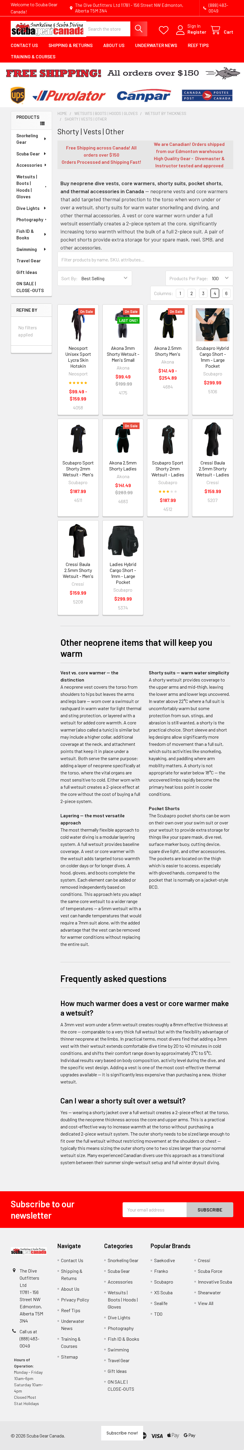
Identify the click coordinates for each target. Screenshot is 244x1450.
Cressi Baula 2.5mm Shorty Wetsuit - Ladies (212, 468)
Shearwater (209, 1292)
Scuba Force (210, 1271)
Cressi (204, 1260)
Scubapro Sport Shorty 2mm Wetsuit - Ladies (167, 468)
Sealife (161, 1303)
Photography (29, 219)
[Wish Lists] (165, 30)
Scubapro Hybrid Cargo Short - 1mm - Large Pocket (212, 357)
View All (205, 1303)
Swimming (26, 249)
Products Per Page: (188, 278)
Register (196, 32)
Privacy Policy (75, 1299)
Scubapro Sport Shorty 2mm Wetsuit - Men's (78, 468)
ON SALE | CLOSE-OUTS (30, 287)
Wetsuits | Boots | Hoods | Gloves (26, 186)
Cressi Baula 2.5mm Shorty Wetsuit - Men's (78, 570)
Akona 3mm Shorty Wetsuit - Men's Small (123, 354)
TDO (158, 1314)
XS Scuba (163, 1292)
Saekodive (164, 1260)
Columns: (163, 293)
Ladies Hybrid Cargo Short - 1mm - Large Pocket (123, 573)
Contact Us (24, 45)
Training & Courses (33, 56)
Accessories (29, 165)
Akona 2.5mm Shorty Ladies (123, 465)
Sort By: (69, 278)
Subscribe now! (122, 1433)
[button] (215, 1435)
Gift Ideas (26, 272)
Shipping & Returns (71, 45)
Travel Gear (28, 260)
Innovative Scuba (215, 1281)
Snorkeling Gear (27, 139)
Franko (161, 1271)
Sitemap (69, 1356)
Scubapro (163, 1281)
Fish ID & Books (25, 234)
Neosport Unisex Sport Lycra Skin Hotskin (78, 357)
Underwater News (156, 45)
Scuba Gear (28, 153)
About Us (113, 45)
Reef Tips (198, 45)
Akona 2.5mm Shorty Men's (168, 351)
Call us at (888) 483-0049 (29, 1338)
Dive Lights (28, 208)
